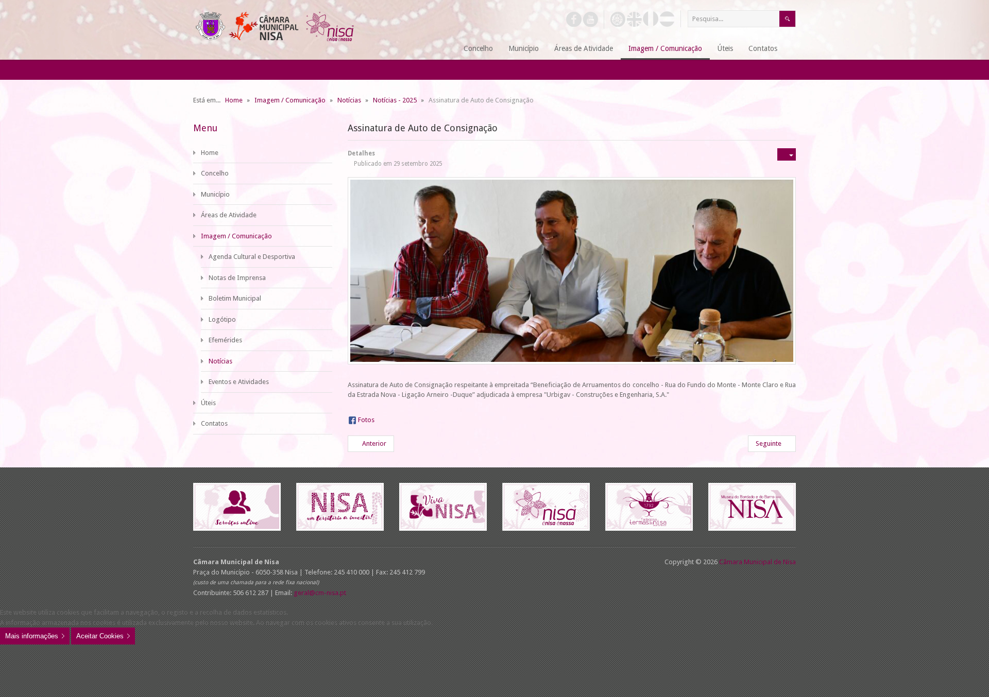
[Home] (443, 49)
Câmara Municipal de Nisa (757, 562)
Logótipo (222, 319)
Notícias (220, 361)
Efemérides (225, 340)
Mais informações (31, 636)
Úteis (208, 403)
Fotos (366, 420)
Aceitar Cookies (100, 636)
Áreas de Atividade (229, 215)
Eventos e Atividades (239, 382)
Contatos (214, 423)
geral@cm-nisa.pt (320, 593)
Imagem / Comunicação (236, 236)
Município (215, 194)
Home (209, 152)
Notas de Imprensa (237, 278)
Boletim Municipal (235, 298)
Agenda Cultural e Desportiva (252, 256)
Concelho (215, 173)
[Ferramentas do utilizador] (786, 154)
